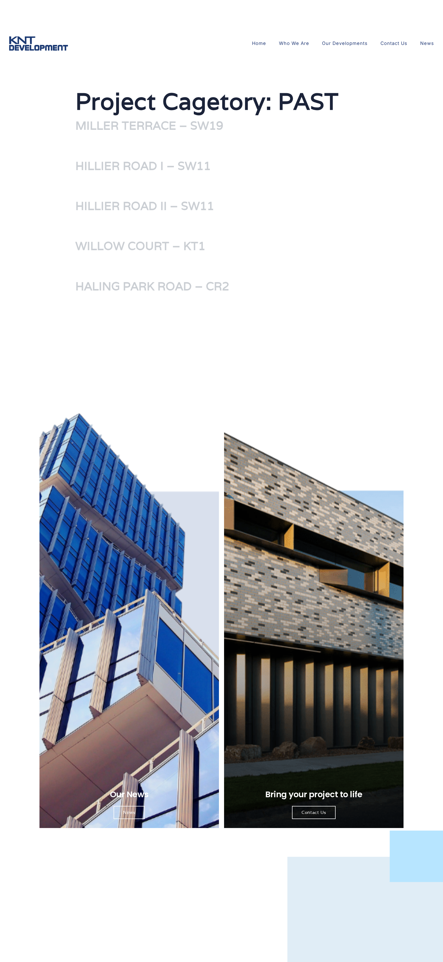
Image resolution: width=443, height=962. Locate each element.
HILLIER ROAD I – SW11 (143, 165)
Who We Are (294, 43)
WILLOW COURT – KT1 (140, 245)
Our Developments (345, 43)
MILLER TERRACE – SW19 (149, 125)
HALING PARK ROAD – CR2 (152, 286)
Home (259, 43)
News (427, 43)
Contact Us (393, 43)
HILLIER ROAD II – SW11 (144, 205)
